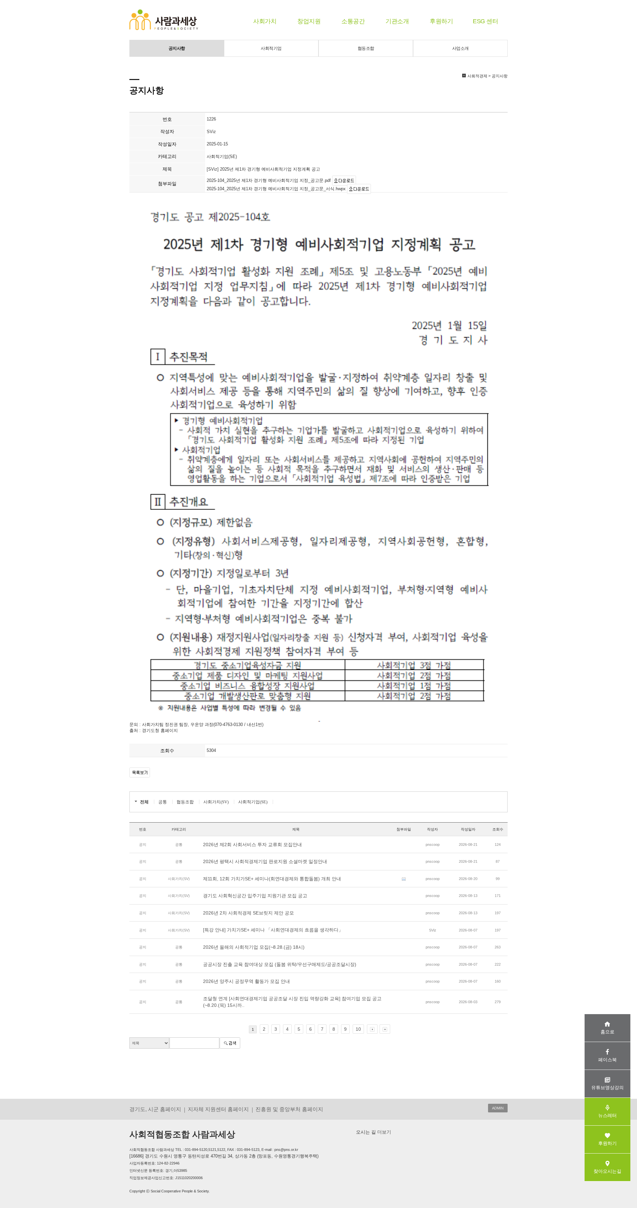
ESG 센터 (485, 21)
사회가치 (264, 21)
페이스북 (607, 1059)
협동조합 (366, 48)
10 (358, 1029)
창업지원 (308, 21)
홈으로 (607, 1031)
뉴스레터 (607, 1115)
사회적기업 (271, 48)
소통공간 (353, 21)
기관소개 (397, 21)
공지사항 (177, 48)
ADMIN (498, 1108)
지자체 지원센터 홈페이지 (218, 1109)
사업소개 (460, 48)
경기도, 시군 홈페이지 (155, 1109)
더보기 (383, 1132)
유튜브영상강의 (607, 1087)
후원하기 (441, 21)
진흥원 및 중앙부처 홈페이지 (289, 1109)
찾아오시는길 (607, 1171)
